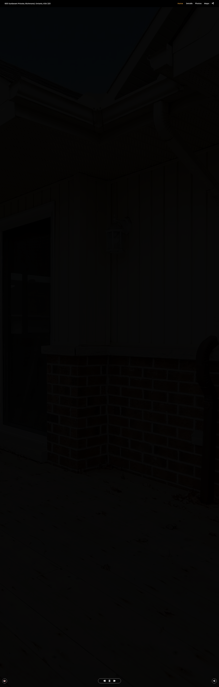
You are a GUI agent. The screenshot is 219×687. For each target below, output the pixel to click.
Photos (198, 3)
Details (189, 3)
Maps (206, 3)
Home (180, 3)
